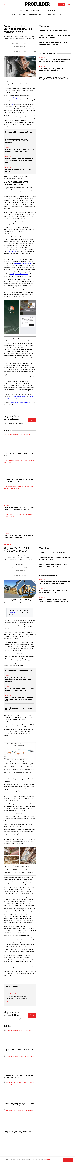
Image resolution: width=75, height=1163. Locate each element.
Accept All (67, 1160)
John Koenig (19, 564)
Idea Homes (60, 14)
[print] (35, 51)
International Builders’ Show (22, 263)
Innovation (7, 22)
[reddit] (22, 51)
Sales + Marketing (49, 14)
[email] (25, 51)
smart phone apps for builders (20, 402)
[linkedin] (17, 51)
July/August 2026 (14, 612)
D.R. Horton (12, 251)
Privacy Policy (47, 1159)
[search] (7, 5)
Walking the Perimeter (18, 396)
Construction (22, 14)
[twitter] (19, 51)
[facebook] (14, 51)
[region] (37, 1160)
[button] (5, 5)
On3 (11, 104)
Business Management (35, 14)
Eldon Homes (24, 102)
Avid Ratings (14, 98)
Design (13, 14)
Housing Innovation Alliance (19, 274)
